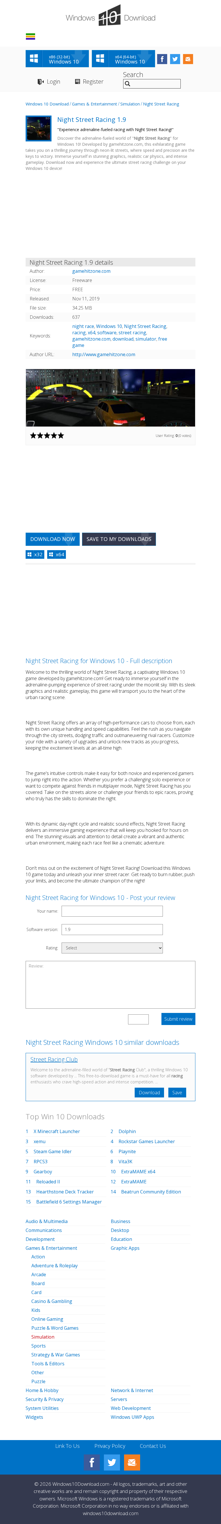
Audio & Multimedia (47, 1221)
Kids (35, 1310)
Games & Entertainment (94, 104)
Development (40, 1239)
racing (79, 332)
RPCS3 (40, 1161)
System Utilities (42, 1408)
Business (120, 1221)
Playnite (127, 1151)
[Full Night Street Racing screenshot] (110, 398)
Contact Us (153, 1445)
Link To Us (67, 1445)
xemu (39, 1141)
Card (36, 1292)
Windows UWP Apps (132, 1417)
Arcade (38, 1274)
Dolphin (127, 1131)
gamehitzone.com (91, 339)
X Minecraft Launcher (57, 1131)
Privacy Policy (109, 1445)
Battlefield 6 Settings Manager (69, 1202)
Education (121, 1239)
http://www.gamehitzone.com (103, 354)
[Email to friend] (188, 59)
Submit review (178, 1019)
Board (38, 1283)
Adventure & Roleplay (54, 1265)
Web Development (131, 1408)
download (123, 339)
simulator (146, 339)
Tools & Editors (47, 1363)
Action (38, 1257)
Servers (119, 1399)
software (107, 332)
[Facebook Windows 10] (91, 1462)
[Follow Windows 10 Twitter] (175, 59)
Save (177, 1092)
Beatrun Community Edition (151, 1192)
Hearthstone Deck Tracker (65, 1192)
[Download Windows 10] (110, 15)
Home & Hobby (42, 1390)
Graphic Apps (125, 1248)
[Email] (132, 1462)
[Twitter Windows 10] (112, 1462)
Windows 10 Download (47, 104)
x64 (91, 332)
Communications (44, 1230)
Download (149, 1092)
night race (83, 326)
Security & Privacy (45, 1399)
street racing (132, 332)
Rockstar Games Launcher (147, 1141)
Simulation (130, 104)
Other (37, 1372)
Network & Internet (132, 1390)
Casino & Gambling (51, 1301)
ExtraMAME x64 (138, 1171)
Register (93, 81)
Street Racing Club (54, 1059)
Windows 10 (109, 326)
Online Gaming (47, 1319)
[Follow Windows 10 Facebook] (162, 59)
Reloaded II (48, 1181)
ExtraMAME (133, 1181)
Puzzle (38, 1381)
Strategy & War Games (55, 1355)
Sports (38, 1346)
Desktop (120, 1230)
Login (53, 81)
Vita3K (125, 1161)
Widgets (34, 1417)
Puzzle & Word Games (55, 1328)
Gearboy (43, 1171)
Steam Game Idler (53, 1151)
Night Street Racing (161, 104)
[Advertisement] (110, 215)
